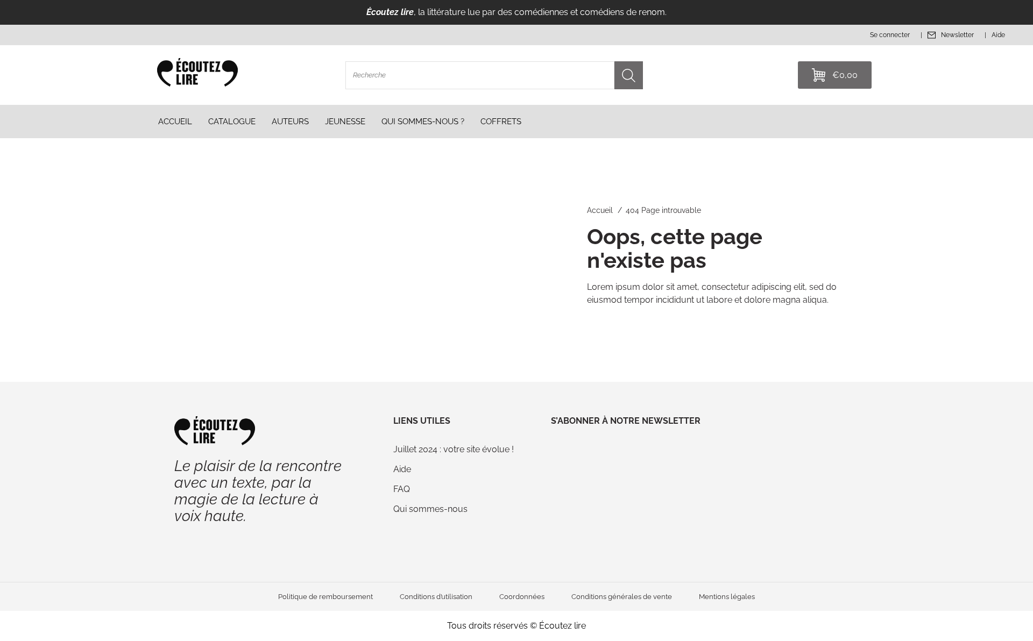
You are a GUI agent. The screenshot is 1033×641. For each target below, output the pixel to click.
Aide (402, 469)
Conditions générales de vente (621, 597)
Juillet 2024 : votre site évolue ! (453, 449)
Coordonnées (521, 597)
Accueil (600, 210)
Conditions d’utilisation (436, 597)
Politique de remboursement (325, 597)
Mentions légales (727, 597)
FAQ (401, 489)
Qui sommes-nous (430, 509)
